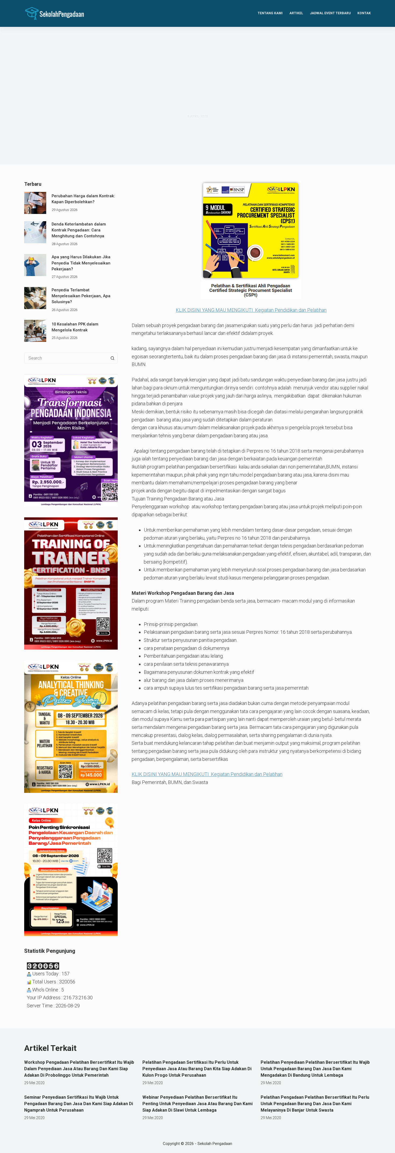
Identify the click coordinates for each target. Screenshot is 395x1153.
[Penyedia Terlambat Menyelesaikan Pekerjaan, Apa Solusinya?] (35, 298)
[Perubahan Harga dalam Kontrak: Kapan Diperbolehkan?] (35, 203)
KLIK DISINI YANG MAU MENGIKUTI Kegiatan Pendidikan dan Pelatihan (251, 310)
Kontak (364, 13)
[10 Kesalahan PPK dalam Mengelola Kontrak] (35, 331)
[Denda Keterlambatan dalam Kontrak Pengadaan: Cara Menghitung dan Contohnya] (35, 232)
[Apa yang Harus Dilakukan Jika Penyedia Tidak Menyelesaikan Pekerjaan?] (35, 265)
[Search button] (112, 358)
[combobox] (65, 358)
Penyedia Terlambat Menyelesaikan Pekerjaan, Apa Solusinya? (81, 296)
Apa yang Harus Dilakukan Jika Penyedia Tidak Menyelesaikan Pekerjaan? (81, 263)
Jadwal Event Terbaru (330, 13)
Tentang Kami (270, 13)
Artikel (296, 13)
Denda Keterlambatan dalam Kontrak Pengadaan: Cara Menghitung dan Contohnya (79, 230)
